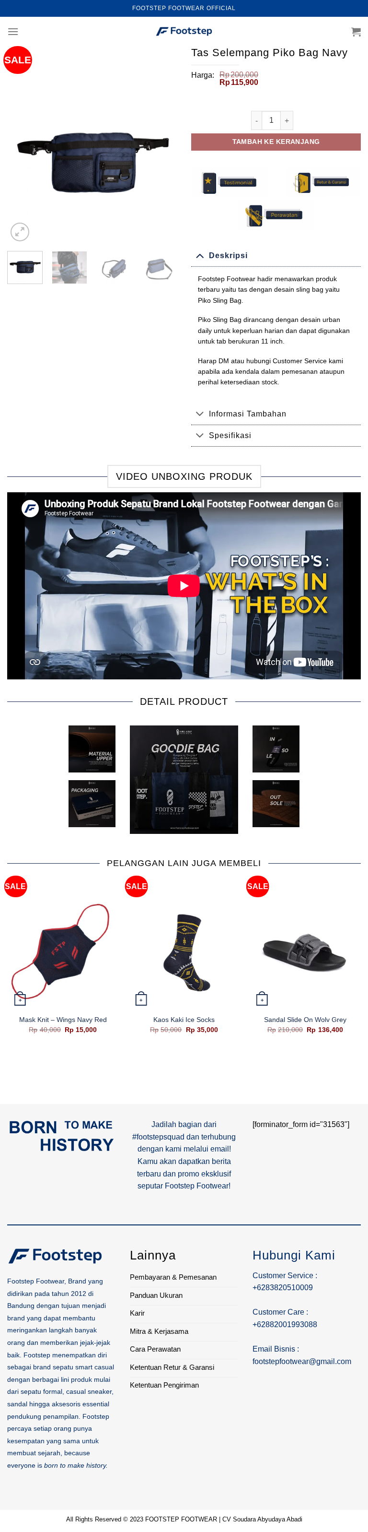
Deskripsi (228, 255)
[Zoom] (20, 232)
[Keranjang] (356, 31)
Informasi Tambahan (248, 414)
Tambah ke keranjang (276, 141)
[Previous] (22, 159)
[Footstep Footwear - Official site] (184, 31)
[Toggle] (199, 255)
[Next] (161, 159)
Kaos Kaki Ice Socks (184, 1019)
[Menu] (13, 31)
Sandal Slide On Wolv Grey (305, 1019)
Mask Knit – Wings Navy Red (63, 1019)
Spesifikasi (230, 435)
